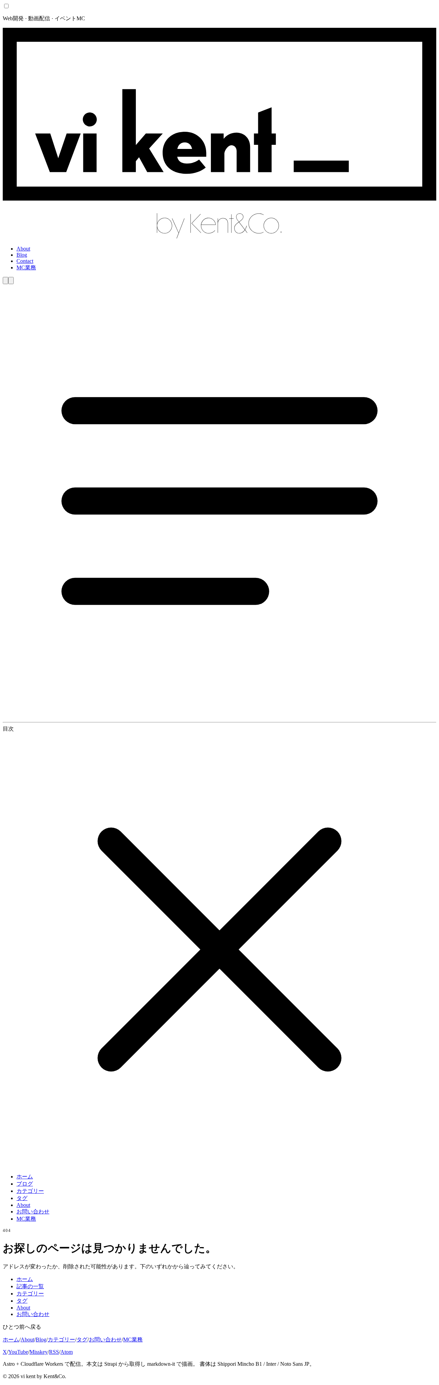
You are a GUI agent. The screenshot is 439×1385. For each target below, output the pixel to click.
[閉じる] (219, 1164)
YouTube (18, 1352)
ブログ (24, 1184)
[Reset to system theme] (11, 280)
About (23, 249)
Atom (66, 1352)
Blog (21, 255)
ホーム (24, 1176)
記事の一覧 (30, 1286)
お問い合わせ (32, 1211)
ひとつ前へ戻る (22, 1327)
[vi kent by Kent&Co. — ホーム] (219, 237)
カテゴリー (30, 1191)
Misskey (38, 1352)
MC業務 (26, 267)
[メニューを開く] (219, 716)
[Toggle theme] (5, 280)
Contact (24, 261)
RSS (54, 1352)
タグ (21, 1198)
